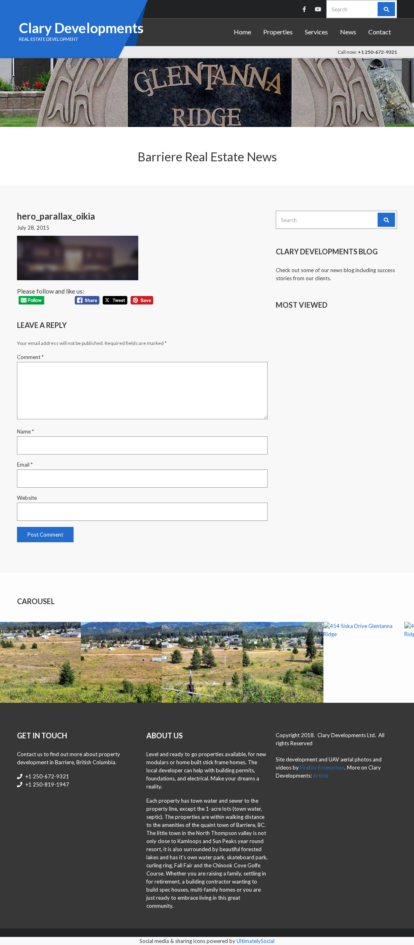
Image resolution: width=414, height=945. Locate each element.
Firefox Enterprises (322, 767)
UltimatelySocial (256, 941)
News (348, 32)
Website (27, 498)
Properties (278, 32)
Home (242, 32)
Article (320, 775)
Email (25, 464)
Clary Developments (81, 27)
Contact (379, 32)
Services (316, 32)
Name (25, 431)
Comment (30, 357)
